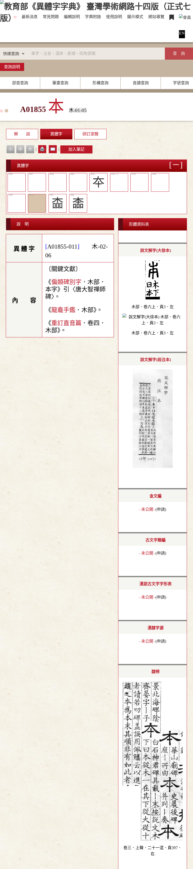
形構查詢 (100, 83)
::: (15, 17)
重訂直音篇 (66, 323)
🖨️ (42, 149)
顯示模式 (135, 17)
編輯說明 (72, 17)
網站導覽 (156, 17)
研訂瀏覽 (90, 134)
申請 (161, 509)
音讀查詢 (141, 83)
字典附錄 (93, 17)
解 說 (22, 134)
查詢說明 (12, 67)
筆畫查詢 (60, 83)
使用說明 (114, 17)
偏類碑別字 (66, 282)
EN (182, 33)
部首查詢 (20, 83)
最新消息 (30, 17)
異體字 (56, 134)
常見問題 (51, 17)
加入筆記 (76, 149)
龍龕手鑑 (63, 310)
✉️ (52, 149)
